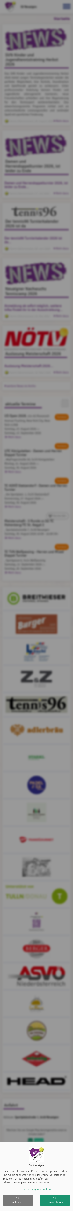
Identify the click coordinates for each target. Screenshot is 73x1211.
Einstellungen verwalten (36, 1189)
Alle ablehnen (17, 1200)
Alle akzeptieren (56, 1200)
